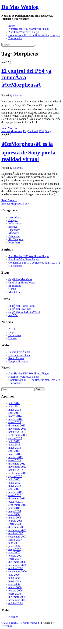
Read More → (9, 128)
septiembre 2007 (17, 536)
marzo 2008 (15, 517)
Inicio (11, 25)
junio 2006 (14, 577)
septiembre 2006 (17, 571)
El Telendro (14, 285)
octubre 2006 (15, 568)
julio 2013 (14, 441)
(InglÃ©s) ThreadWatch (21, 282)
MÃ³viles (13, 232)
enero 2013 (14, 460)
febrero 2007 (15, 555)
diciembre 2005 (17, 596)
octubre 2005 (15, 603)
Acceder (13, 616)
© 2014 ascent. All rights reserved (20, 622)
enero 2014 (14, 422)
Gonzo (12, 288)
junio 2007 (14, 546)
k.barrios (18, 95)
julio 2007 (14, 542)
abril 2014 (14, 412)
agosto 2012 (15, 476)
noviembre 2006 (17, 565)
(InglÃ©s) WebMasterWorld (24, 312)
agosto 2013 (15, 438)
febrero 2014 (15, 419)
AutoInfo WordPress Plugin (23, 31)
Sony (48, 131)
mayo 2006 (14, 580)
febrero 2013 (15, 457)
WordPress (14, 242)
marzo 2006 (15, 587)
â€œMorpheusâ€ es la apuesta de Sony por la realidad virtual (28, 151)
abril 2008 (14, 514)
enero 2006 (14, 593)
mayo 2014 (14, 409)
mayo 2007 (14, 549)
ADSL (12, 328)
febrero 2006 (15, 590)
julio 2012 (14, 479)
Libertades (14, 229)
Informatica (14, 223)
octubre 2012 (15, 469)
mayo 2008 (14, 511)
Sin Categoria (15, 239)
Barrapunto (14, 335)
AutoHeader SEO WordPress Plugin (28, 28)
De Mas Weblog (20, 7)
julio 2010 (14, 507)
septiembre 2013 (17, 434)
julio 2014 (14, 403)
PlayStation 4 (30, 131)
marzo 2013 (15, 454)
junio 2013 (14, 444)
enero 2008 (14, 523)
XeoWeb (13, 315)
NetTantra (6, 625)
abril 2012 (14, 488)
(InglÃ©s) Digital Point (21, 305)
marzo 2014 (15, 415)
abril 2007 (14, 552)
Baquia (12, 332)
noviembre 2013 (17, 428)
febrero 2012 (15, 492)
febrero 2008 (15, 520)
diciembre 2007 (17, 527)
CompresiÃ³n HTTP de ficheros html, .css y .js (34, 35)
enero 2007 (14, 558)
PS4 (41, 131)
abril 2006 (14, 584)
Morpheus (16, 131)
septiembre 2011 (17, 504)
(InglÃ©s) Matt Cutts (20, 279)
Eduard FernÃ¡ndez (19, 351)
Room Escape (16, 358)
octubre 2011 (15, 501)
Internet (5, 131)
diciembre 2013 (17, 425)
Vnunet (12, 338)
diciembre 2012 (17, 463)
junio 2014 (14, 406)
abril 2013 (14, 450)
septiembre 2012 (17, 473)
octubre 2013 (15, 431)
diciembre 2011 (16, 498)
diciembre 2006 (17, 561)
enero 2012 (14, 495)
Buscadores (14, 217)
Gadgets (13, 220)
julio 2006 (14, 574)
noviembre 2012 (17, 466)
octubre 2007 (15, 533)
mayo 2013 (14, 447)
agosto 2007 (15, 539)
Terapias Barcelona (19, 361)
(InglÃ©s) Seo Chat (19, 308)
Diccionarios (15, 38)
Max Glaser (14, 292)
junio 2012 (14, 482)
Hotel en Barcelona (19, 355)
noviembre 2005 (17, 600)
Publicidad (14, 236)
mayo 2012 (14, 485)
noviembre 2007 (17, 530)
